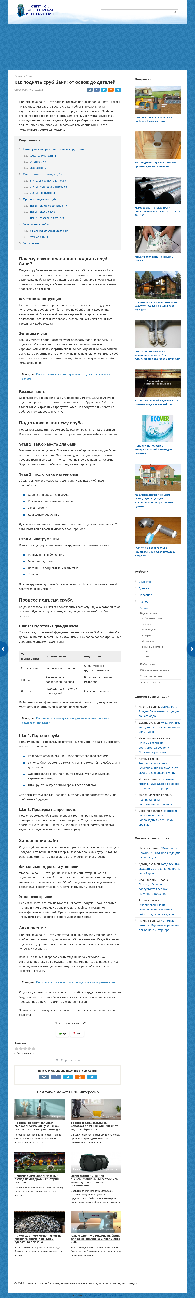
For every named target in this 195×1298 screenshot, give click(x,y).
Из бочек (146, 624)
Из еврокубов (149, 629)
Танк (145, 651)
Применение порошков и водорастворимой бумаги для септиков (153, 449)
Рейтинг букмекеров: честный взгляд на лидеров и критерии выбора (36, 1179)
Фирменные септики (152, 647)
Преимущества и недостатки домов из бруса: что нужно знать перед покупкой (156, 306)
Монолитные (148, 641)
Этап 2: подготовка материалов (48, 186)
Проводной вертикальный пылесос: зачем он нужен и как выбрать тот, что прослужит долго (39, 1126)
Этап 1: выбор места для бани (47, 180)
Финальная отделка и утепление (48, 230)
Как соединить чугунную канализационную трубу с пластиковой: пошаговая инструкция (157, 355)
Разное (144, 601)
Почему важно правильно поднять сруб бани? (54, 149)
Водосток (145, 581)
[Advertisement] (97, 47)
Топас (146, 657)
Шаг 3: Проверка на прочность (47, 217)
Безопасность (37, 167)
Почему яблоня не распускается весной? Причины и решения (154, 747)
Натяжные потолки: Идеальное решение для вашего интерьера (159, 784)
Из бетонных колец (152, 618)
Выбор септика (149, 664)
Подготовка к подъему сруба (42, 174)
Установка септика (151, 676)
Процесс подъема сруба (40, 199)
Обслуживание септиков (155, 670)
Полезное (145, 595)
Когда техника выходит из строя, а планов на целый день (159, 727)
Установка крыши (39, 236)
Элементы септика (151, 682)
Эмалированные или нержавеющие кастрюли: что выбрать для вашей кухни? (158, 768)
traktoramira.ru (112, 1295)
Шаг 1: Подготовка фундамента (48, 205)
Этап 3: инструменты (42, 192)
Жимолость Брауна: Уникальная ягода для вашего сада (159, 711)
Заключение (31, 243)
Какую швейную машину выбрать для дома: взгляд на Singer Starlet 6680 (95, 1239)
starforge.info (93, 1295)
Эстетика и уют (38, 161)
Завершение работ (36, 224)
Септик (143, 608)
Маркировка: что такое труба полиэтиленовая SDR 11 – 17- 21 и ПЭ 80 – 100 (157, 211)
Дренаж (144, 588)
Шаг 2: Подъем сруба (42, 211)
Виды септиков (149, 613)
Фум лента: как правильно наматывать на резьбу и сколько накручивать (155, 551)
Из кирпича (147, 635)
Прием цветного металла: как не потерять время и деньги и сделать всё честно (38, 1239)
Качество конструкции (42, 155)
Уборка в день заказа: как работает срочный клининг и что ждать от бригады (94, 1126)
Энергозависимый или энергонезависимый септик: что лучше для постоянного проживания (94, 1180)
